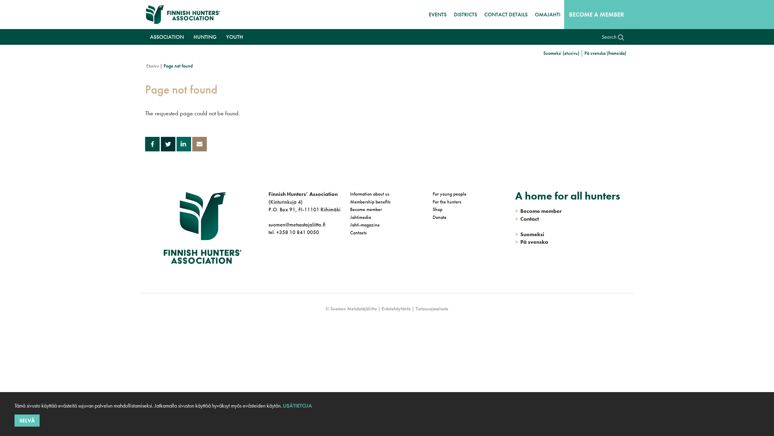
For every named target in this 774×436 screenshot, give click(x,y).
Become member (366, 209)
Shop (437, 209)
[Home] (184, 14)
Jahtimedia (360, 217)
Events (438, 14)
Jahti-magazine (365, 225)
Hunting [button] (205, 36)
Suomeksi (529, 234)
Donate (440, 217)
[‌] (269, 257)
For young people (450, 194)
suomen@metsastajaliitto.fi (296, 224)
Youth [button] (234, 36)
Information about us (369, 194)
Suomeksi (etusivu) (561, 53)
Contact (527, 218)
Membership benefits (370, 202)
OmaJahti (548, 14)
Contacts (358, 233)
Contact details (506, 14)
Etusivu (152, 66)
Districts (465, 14)
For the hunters (447, 202)
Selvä (27, 420)
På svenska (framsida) (605, 53)
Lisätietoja (297, 405)
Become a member (596, 14)
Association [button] (167, 36)
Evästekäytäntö (396, 309)
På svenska (531, 241)
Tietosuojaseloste (431, 309)
